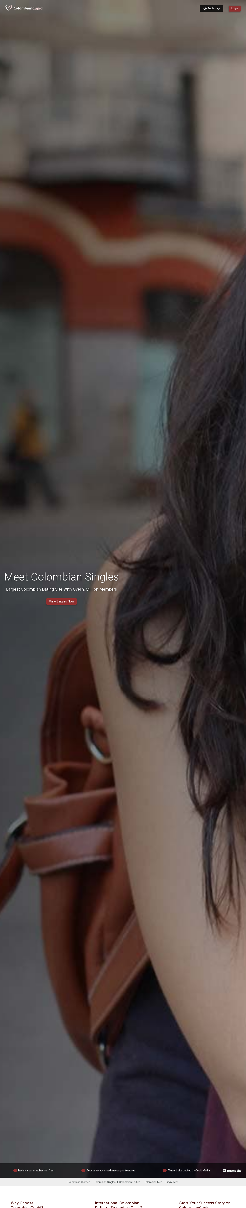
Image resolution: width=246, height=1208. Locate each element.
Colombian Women (79, 1182)
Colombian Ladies (129, 1182)
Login (234, 8)
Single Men (172, 1182)
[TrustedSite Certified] (232, 1170)
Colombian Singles (105, 1182)
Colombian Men (153, 1182)
